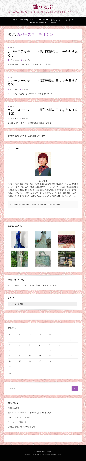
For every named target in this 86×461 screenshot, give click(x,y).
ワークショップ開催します (18, 422)
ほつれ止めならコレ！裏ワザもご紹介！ (23, 427)
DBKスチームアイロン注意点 (19, 417)
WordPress (57, 455)
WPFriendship (41, 455)
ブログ (15, 20)
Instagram (43, 20)
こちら (43, 285)
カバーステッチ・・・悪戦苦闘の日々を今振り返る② (43, 82)
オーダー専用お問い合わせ (38, 22)
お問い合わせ (55, 20)
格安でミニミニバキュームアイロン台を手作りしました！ (29, 413)
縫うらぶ (43, 6)
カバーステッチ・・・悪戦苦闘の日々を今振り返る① (43, 112)
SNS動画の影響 (13, 408)
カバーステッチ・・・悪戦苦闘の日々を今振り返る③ (43, 53)
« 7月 (10, 374)
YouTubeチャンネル (27, 20)
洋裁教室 (53, 22)
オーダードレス (68, 20)
